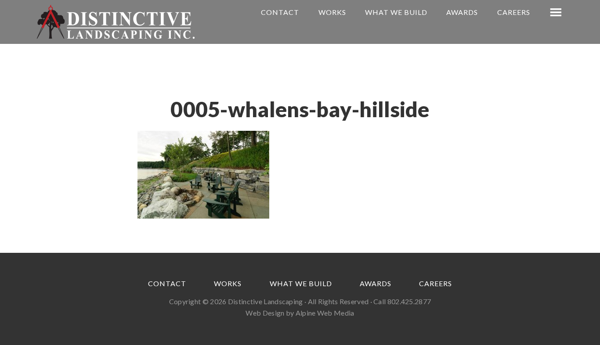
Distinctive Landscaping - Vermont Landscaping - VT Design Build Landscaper (115, 22)
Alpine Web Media (325, 313)
